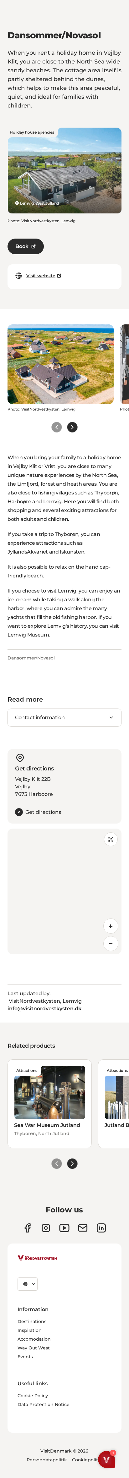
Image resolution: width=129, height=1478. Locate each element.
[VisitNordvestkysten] (37, 1258)
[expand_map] (111, 839)
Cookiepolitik (87, 1460)
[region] (64, 891)
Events (25, 1356)
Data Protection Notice (44, 1404)
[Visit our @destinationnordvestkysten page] (64, 1227)
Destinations (32, 1321)
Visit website (40, 276)
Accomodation (34, 1339)
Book (21, 246)
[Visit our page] (27, 1227)
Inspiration (30, 1330)
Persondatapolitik (47, 1460)
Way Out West (34, 1348)
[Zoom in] (110, 926)
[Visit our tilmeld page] (82, 1227)
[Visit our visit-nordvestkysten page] (101, 1227)
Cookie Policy (33, 1395)
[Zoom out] (110, 943)
